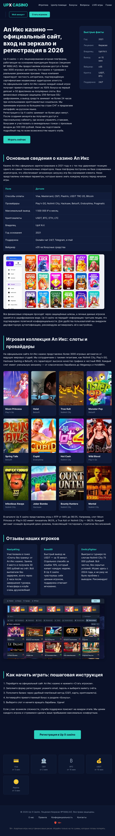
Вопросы (84, 5)
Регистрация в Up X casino (57, 734)
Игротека (43, 5)
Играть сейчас (17, 139)
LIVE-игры (97, 5)
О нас (31, 817)
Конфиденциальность (62, 817)
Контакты (82, 817)
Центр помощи (58, 5)
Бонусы (73, 5)
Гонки (109, 5)
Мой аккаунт (18, 14)
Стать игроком (39, 14)
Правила (42, 817)
